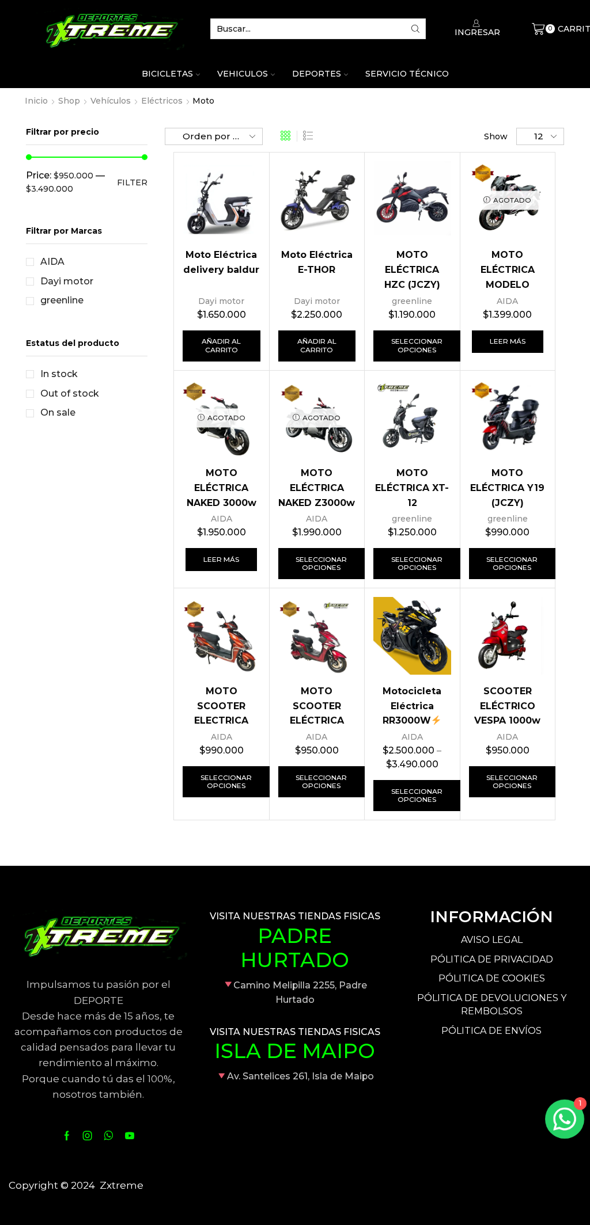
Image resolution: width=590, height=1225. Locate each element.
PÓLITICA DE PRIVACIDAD (491, 959)
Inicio (36, 101)
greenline (412, 301)
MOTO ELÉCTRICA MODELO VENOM (508, 277)
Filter (132, 182)
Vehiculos (242, 74)
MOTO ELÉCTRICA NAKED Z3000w (316, 487)
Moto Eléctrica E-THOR (317, 262)
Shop (69, 101)
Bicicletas (167, 74)
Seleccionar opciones (416, 345)
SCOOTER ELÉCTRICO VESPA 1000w (507, 706)
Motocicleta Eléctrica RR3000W (412, 706)
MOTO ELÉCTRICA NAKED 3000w (221, 487)
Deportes (316, 74)
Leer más (507, 341)
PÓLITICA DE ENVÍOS (491, 1030)
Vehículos (110, 101)
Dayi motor (221, 301)
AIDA (507, 301)
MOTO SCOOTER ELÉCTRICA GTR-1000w (317, 713)
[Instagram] (87, 1135)
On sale (57, 412)
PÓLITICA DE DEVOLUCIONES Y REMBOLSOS (491, 1004)
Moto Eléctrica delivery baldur (221, 262)
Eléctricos (162, 101)
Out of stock (69, 393)
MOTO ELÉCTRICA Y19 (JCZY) (507, 487)
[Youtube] (129, 1135)
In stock (59, 373)
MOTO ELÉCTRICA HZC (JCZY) (412, 269)
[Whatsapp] (109, 1135)
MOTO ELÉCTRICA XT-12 (412, 487)
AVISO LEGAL (492, 939)
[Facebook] (66, 1135)
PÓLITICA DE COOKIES (491, 978)
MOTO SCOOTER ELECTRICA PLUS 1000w (221, 713)
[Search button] (415, 29)
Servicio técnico (407, 74)
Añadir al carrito (221, 345)
